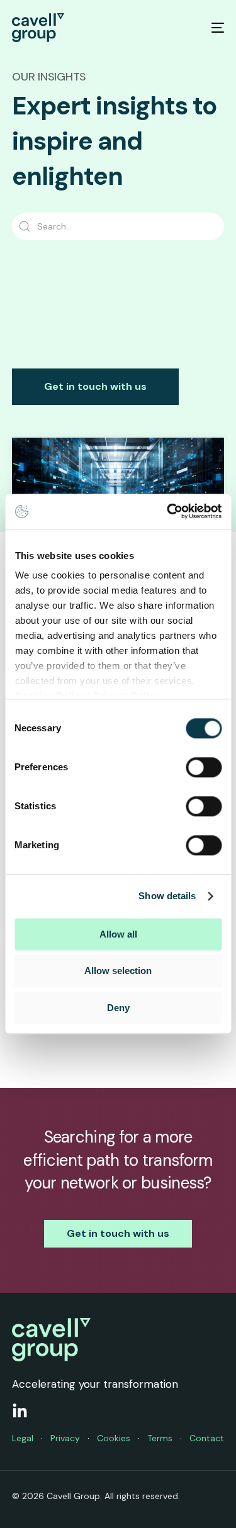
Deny (118, 1007)
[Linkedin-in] (20, 1411)
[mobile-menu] (209, 27)
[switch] (204, 767)
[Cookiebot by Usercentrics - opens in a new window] (168, 511)
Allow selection (118, 971)
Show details (167, 895)
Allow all (118, 934)
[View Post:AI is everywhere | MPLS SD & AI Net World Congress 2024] (117, 491)
